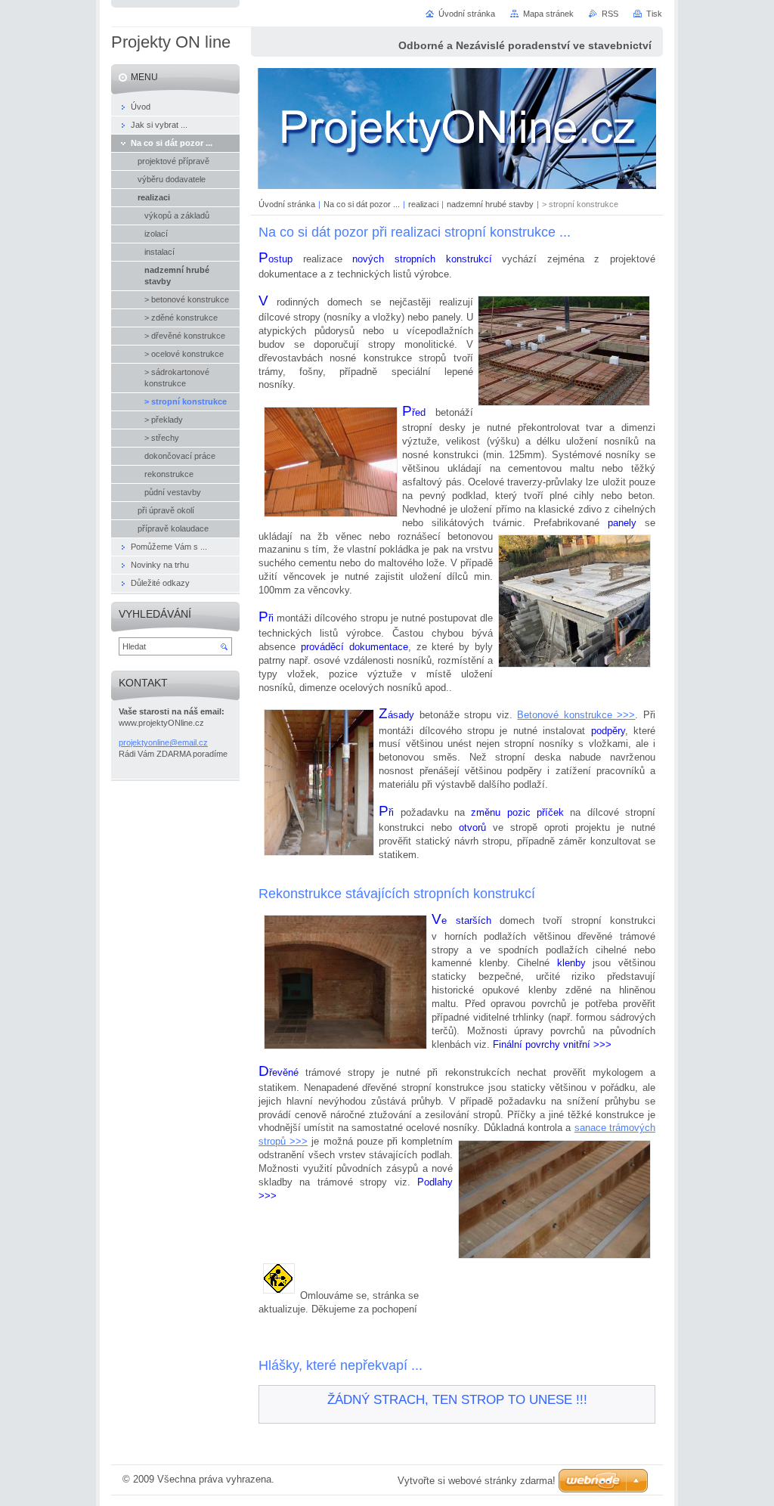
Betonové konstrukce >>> (576, 714)
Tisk (654, 13)
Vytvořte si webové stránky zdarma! (477, 1480)
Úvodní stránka (287, 204)
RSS (610, 13)
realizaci (423, 204)
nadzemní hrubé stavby (490, 204)
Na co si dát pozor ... (362, 204)
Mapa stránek (548, 13)
